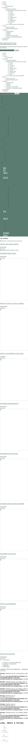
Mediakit (8, 32)
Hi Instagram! (9, 6)
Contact (5, 4)
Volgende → (7, 659)
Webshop (5, 39)
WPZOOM (3, 670)
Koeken (11, 18)
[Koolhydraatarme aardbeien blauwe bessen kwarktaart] (14, 500)
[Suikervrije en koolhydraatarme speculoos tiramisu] (14, 350)
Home (4, 2)
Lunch (11, 13)
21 (3, 659)
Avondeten (12, 14)
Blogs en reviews (10, 27)
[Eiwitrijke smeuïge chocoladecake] (14, 650)
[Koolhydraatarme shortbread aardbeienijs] (14, 400)
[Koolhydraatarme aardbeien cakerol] (9, 250)
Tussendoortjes (13, 17)
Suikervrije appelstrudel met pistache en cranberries (12, 303)
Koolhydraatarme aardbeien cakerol (8, 253)
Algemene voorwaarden (12, 35)
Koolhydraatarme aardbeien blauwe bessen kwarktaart (12, 504)
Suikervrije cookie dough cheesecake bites (9, 244)
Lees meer (2, 248)
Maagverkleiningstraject (12, 28)
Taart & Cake (12, 20)
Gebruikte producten (11, 9)
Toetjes (11, 16)
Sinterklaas (12, 21)
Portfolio (8, 34)
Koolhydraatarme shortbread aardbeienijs (9, 403)
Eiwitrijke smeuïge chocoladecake (7, 654)
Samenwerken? (10, 31)
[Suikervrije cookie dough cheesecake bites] (11, 240)
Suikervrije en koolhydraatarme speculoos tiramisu (11, 353)
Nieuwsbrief (6, 38)
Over (4, 3)
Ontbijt (11, 11)
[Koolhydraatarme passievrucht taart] (14, 550)
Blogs (4, 25)
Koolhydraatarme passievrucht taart (8, 554)
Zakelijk (5, 30)
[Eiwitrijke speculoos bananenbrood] (14, 600)
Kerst (10, 23)
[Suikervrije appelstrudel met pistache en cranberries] (14, 300)
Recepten (5, 7)
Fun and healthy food (8, 43)
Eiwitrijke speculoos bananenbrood (8, 604)
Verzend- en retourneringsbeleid (14, 36)
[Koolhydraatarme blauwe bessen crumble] (14, 450)
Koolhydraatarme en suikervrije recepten (16, 10)
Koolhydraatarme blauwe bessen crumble (9, 454)
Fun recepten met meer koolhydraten (15, 24)
